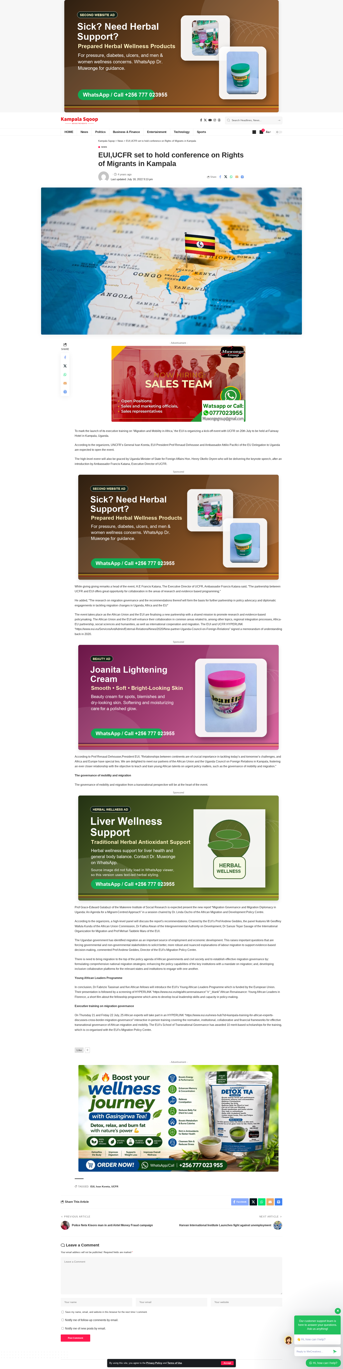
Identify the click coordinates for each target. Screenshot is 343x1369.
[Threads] (219, 120)
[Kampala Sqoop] (79, 120)
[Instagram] (215, 120)
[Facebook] (201, 120)
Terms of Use (174, 1363)
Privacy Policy (154, 1363)
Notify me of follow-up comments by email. (91, 1320)
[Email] (236, 177)
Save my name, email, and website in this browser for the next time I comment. (106, 1312)
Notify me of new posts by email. (85, 1328)
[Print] (242, 177)
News (104, 147)
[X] (205, 120)
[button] (227, 1363)
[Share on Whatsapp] (231, 177)
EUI (92, 1186)
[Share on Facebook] (220, 177)
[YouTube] (210, 120)
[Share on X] (225, 177)
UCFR (114, 1186)
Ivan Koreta (103, 1186)
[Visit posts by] (103, 176)
